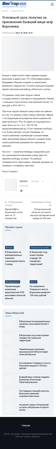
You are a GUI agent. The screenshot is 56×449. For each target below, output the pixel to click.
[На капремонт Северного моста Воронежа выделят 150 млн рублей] (40, 276)
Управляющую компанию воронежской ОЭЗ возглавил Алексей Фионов (33, 352)
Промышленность (12, 282)
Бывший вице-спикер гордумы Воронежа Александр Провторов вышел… (34, 379)
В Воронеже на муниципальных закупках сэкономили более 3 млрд (34, 324)
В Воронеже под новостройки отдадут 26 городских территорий (34, 338)
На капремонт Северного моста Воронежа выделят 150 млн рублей (35, 365)
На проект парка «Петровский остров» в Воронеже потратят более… (34, 407)
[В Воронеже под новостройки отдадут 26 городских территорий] (40, 241)
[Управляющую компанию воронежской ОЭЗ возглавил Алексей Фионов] (15, 276)
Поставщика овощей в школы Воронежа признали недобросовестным (34, 393)
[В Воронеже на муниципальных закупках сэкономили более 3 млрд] (15, 241)
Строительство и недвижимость (41, 247)
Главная (26, 425)
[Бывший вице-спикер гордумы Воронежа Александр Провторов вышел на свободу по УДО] (11, 380)
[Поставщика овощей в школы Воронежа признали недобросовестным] (11, 394)
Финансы (9, 247)
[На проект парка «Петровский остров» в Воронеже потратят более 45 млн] (11, 408)
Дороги (33, 282)
